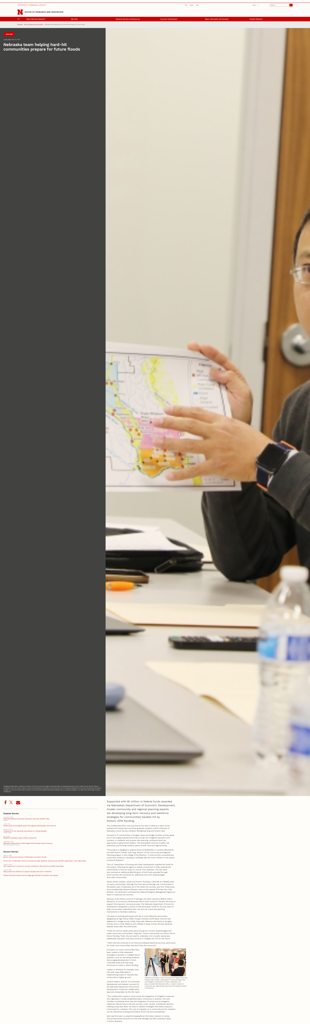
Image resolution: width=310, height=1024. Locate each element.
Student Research (256, 19)
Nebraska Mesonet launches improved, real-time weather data (26, 819)
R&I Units (74, 19)
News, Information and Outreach (216, 19)
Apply (191, 5)
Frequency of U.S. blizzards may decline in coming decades (25, 831)
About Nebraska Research (35, 19)
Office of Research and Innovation (44, 12)
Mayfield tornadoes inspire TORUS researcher (20, 838)
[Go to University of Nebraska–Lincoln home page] (20, 12)
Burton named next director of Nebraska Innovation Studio (24, 857)
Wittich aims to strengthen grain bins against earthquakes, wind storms (29, 826)
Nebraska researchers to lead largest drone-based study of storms (27, 843)
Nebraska (20, 24)
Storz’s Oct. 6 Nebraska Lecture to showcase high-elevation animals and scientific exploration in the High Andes (44, 861)
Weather (9, 34)
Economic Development (168, 19)
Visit (186, 5)
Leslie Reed (7, 39)
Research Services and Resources (128, 19)
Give (197, 5)
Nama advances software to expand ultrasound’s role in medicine (27, 872)
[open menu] (21, 19)
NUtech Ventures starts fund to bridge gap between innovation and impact (30, 875)
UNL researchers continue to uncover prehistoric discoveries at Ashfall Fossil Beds (33, 866)
